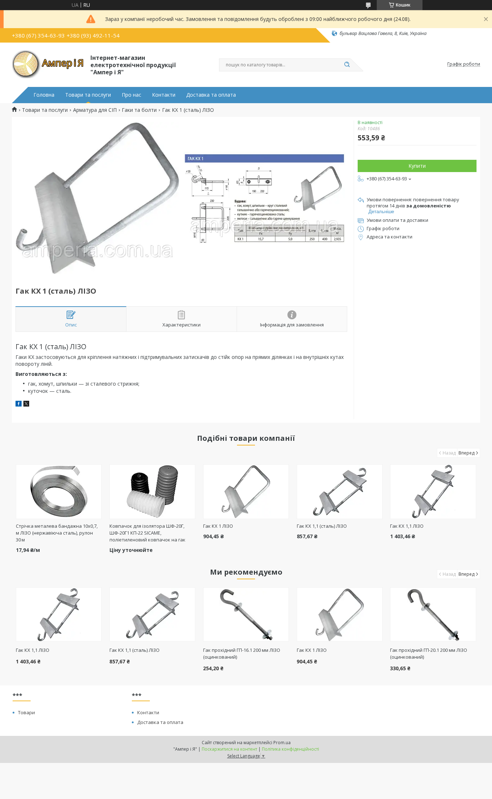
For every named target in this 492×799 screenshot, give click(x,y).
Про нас (131, 94)
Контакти (163, 94)
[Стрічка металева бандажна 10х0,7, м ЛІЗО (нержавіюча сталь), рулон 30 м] (59, 491)
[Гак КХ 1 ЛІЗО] (246, 491)
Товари (26, 712)
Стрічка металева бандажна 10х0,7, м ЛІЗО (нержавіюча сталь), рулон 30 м (57, 533)
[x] (26, 404)
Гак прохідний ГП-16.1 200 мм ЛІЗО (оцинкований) (241, 653)
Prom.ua (282, 742)
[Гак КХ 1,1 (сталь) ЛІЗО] (340, 491)
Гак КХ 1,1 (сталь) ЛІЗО (322, 526)
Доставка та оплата (211, 94)
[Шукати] (347, 64)
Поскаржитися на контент (229, 749)
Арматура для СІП (95, 110)
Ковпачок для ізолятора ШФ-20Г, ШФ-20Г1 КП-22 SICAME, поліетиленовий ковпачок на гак (147, 533)
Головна (43, 94)
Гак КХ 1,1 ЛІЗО (407, 526)
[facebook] (18, 404)
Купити (417, 165)
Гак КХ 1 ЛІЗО (218, 526)
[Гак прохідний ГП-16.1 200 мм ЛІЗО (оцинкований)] (246, 614)
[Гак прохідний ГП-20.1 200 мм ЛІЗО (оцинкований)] (433, 614)
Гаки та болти (139, 110)
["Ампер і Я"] (48, 64)
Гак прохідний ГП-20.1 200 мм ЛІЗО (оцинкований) (428, 653)
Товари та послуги (88, 94)
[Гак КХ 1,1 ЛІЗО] (433, 491)
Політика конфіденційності (290, 749)
